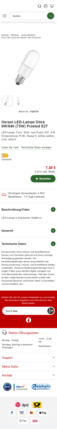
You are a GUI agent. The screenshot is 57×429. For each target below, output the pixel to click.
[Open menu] (4, 16)
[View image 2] (18, 101)
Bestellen (45, 178)
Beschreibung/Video (15, 209)
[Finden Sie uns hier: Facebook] (28, 320)
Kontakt (7, 375)
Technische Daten (13, 244)
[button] (27, 67)
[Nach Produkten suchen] (50, 15)
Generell (7, 230)
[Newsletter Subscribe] (50, 310)
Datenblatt (6, 159)
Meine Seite (10, 366)
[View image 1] (7, 101)
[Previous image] (6, 68)
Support (7, 357)
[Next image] (49, 68)
